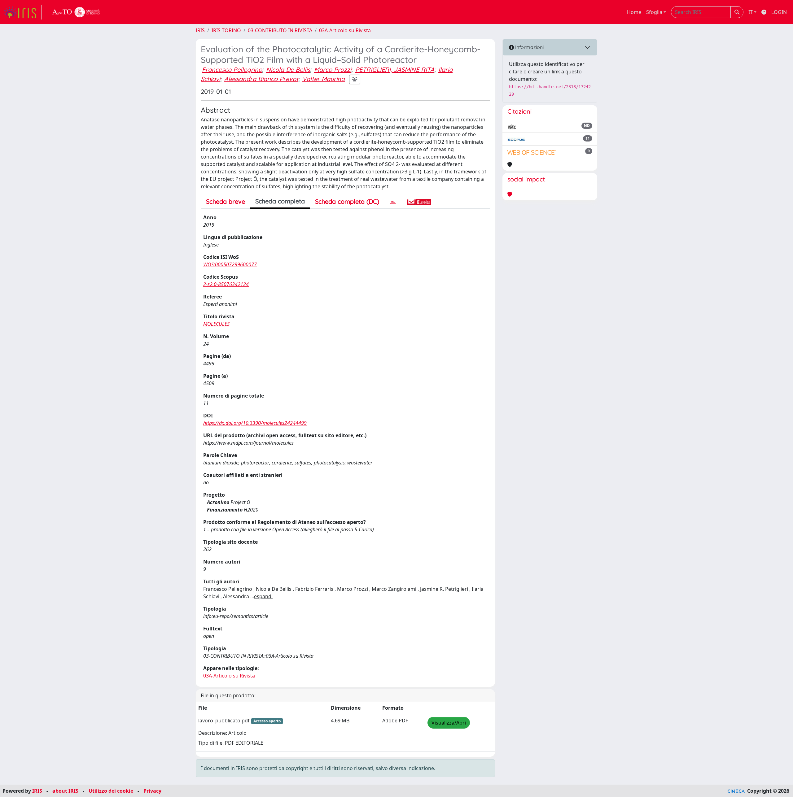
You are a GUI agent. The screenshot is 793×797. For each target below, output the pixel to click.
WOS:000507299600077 (230, 264)
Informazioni (529, 47)
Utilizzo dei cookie (111, 790)
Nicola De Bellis (288, 69)
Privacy (152, 790)
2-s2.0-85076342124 (226, 284)
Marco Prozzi (332, 69)
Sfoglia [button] (654, 12)
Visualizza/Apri (449, 722)
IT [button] (750, 12)
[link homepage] (23, 12)
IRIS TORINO (226, 30)
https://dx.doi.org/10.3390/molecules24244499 (255, 423)
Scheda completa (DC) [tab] (347, 201)
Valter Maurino (323, 79)
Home (634, 12)
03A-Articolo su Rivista (345, 30)
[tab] (392, 201)
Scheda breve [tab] (225, 201)
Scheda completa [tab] (280, 201)
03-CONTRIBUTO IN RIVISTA (280, 30)
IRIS (200, 30)
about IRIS (65, 790)
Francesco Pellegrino (232, 69)
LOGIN (779, 12)
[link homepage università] (76, 12)
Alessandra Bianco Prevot (261, 79)
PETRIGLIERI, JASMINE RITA (394, 69)
